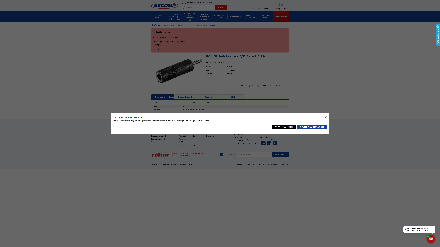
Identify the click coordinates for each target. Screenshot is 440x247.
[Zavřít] (432, 228)
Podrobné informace (120, 127)
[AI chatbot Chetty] (431, 239)
